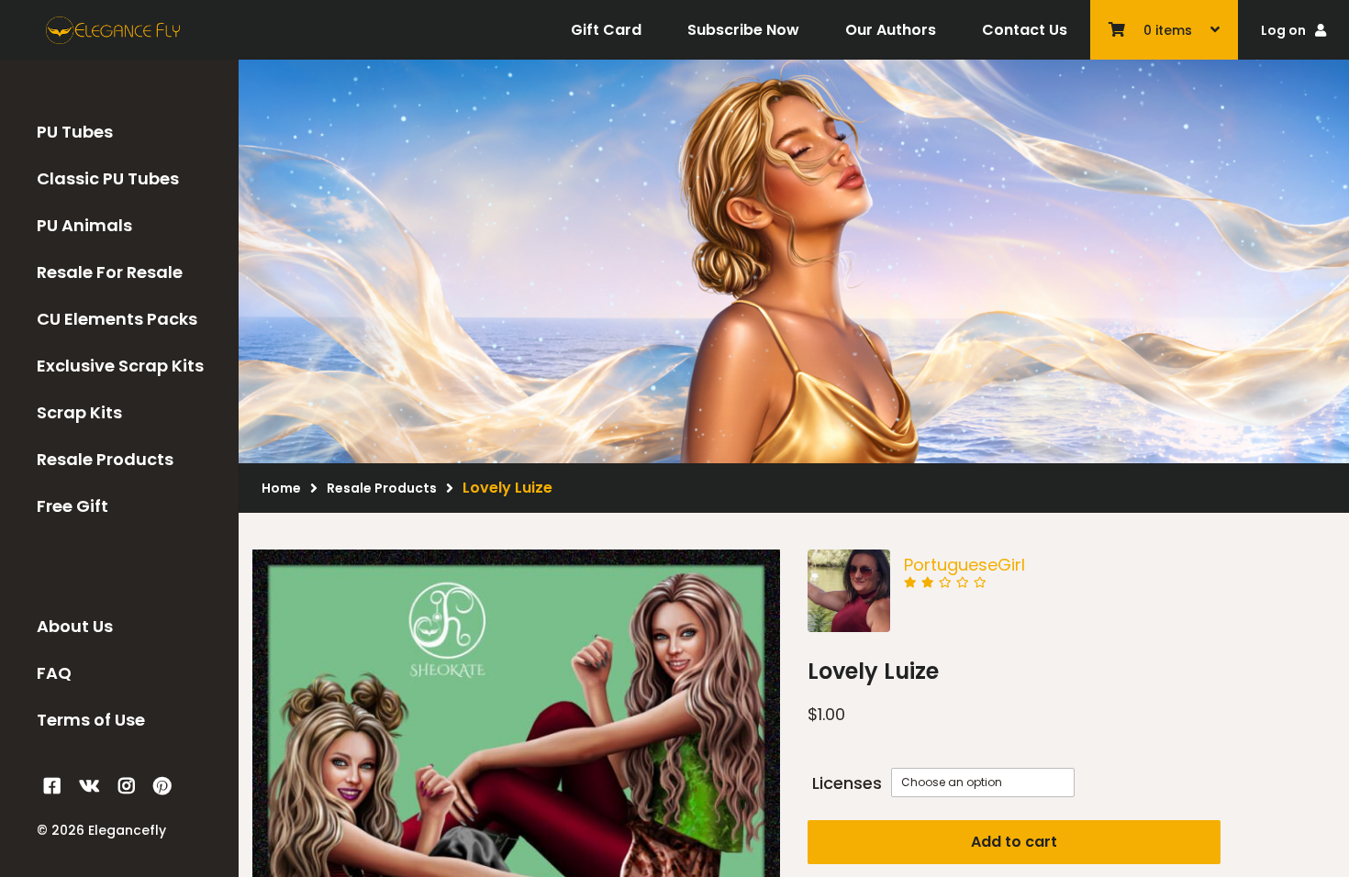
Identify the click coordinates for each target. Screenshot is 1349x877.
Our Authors (890, 29)
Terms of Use (91, 719)
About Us (75, 626)
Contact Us (1024, 29)
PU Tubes (75, 131)
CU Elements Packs (117, 318)
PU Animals (84, 225)
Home (281, 488)
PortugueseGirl (964, 564)
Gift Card (606, 29)
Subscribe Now (743, 29)
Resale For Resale (110, 272)
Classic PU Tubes (108, 178)
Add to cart (1014, 841)
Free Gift (72, 505)
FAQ (54, 672)
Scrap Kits (79, 412)
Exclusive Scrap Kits (120, 365)
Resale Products (105, 459)
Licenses (847, 783)
